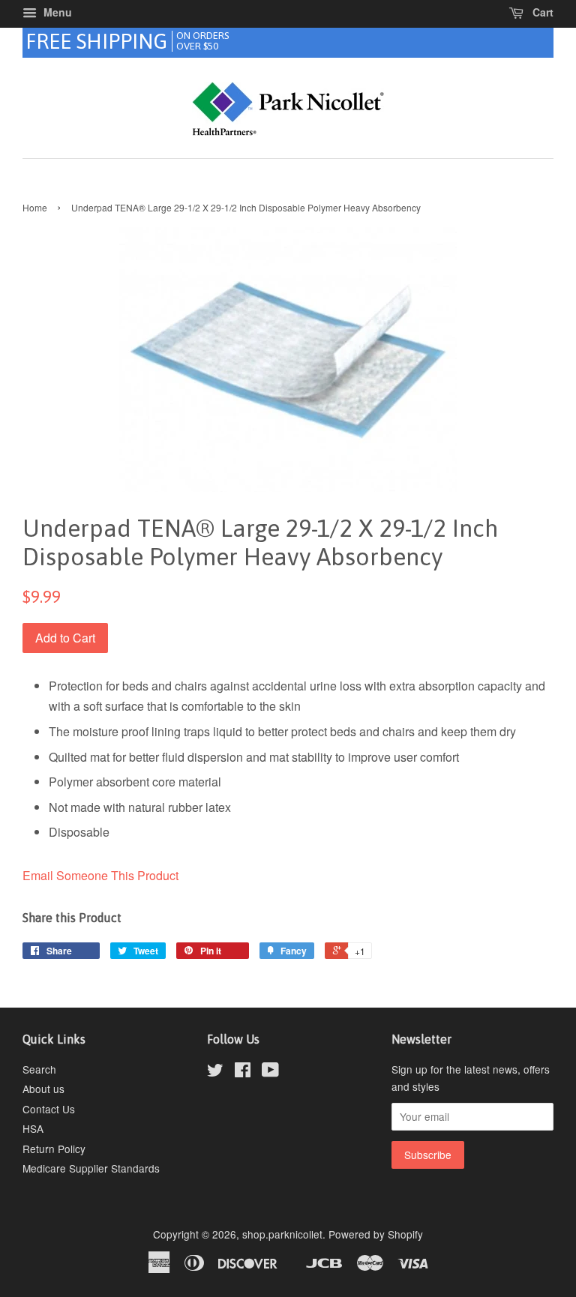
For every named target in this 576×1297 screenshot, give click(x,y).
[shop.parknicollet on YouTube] (270, 1072)
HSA (33, 1128)
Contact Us (48, 1108)
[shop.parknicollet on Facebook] (242, 1072)
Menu (56, 11)
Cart (542, 11)
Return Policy (54, 1148)
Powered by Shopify (375, 1234)
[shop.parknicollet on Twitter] (215, 1072)
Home (34, 207)
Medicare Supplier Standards (91, 1168)
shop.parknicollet (282, 1234)
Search (39, 1069)
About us (43, 1088)
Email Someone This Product (100, 875)
